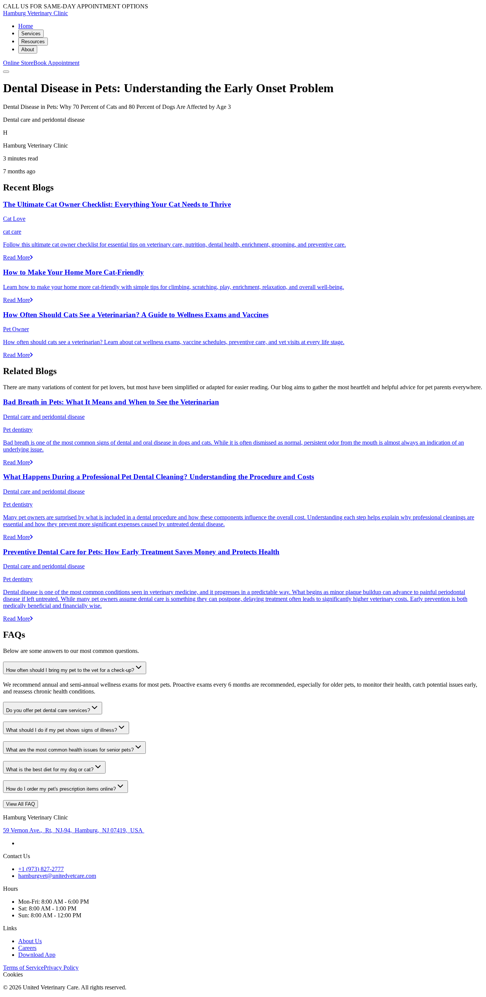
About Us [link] (30, 941)
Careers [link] (27, 948)
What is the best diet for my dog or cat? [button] (49, 769)
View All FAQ (20, 804)
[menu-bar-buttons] (6, 72)
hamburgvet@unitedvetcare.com (57, 876)
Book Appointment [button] (56, 63)
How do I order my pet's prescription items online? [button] (61, 789)
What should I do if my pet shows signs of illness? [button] (61, 730)
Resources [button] (33, 41)
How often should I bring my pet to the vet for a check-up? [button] (70, 670)
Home (25, 26)
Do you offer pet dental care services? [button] (48, 710)
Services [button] (31, 33)
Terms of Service (23, 967)
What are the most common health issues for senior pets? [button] (70, 750)
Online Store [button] (18, 63)
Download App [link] (36, 954)
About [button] (27, 49)
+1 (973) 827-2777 (41, 869)
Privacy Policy (61, 967)
